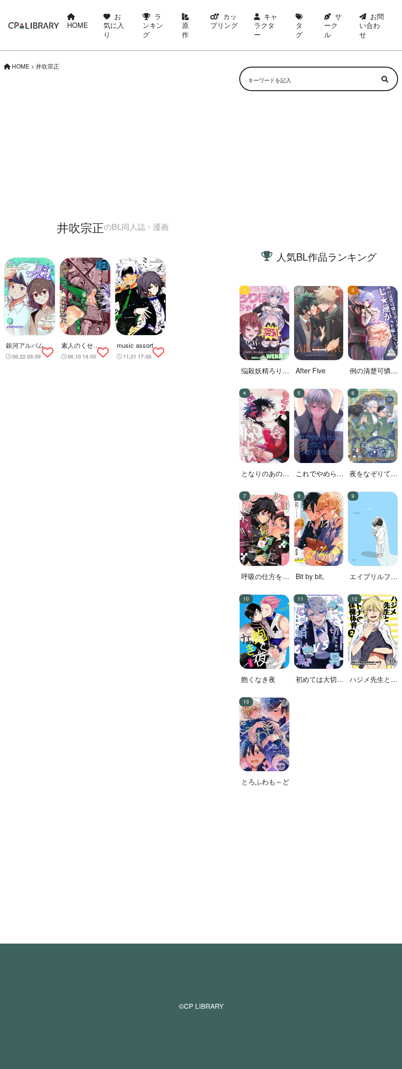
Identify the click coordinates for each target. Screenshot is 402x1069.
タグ (299, 29)
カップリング (224, 20)
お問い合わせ (371, 25)
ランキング (153, 25)
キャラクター (265, 25)
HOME (77, 25)
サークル (333, 25)
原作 (185, 29)
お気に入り (113, 25)
